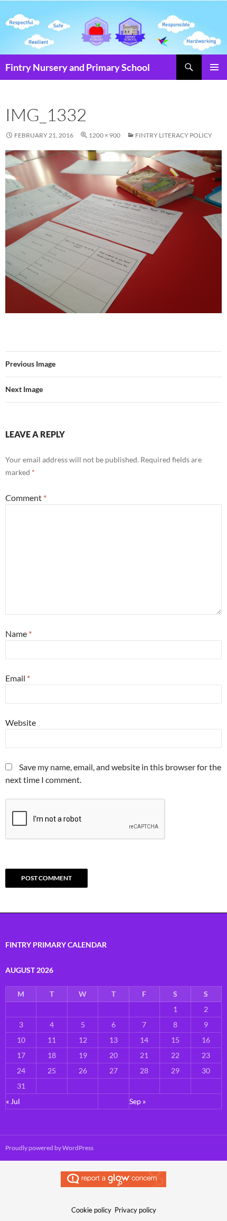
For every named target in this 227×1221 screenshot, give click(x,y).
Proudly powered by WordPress (49, 1148)
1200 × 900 (104, 135)
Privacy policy (135, 1210)
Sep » (137, 1101)
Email (17, 678)
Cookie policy (91, 1210)
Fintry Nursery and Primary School (77, 67)
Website (20, 722)
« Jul (13, 1101)
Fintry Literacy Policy (173, 135)
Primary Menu (214, 67)
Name (18, 633)
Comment (25, 498)
